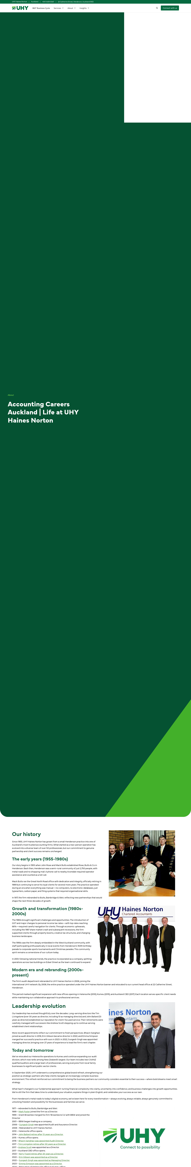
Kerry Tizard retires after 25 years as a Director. (41, 1153)
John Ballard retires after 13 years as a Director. (40, 1134)
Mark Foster (24, 1111)
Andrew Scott (25, 1147)
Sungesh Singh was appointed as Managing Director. (44, 1160)
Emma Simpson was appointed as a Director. (40, 1163)
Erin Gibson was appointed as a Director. (38, 1156)
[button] (59, 8)
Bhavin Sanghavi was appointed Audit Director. (41, 1140)
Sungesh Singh (26, 1124)
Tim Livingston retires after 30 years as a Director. (42, 1143)
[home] (20, 8)
